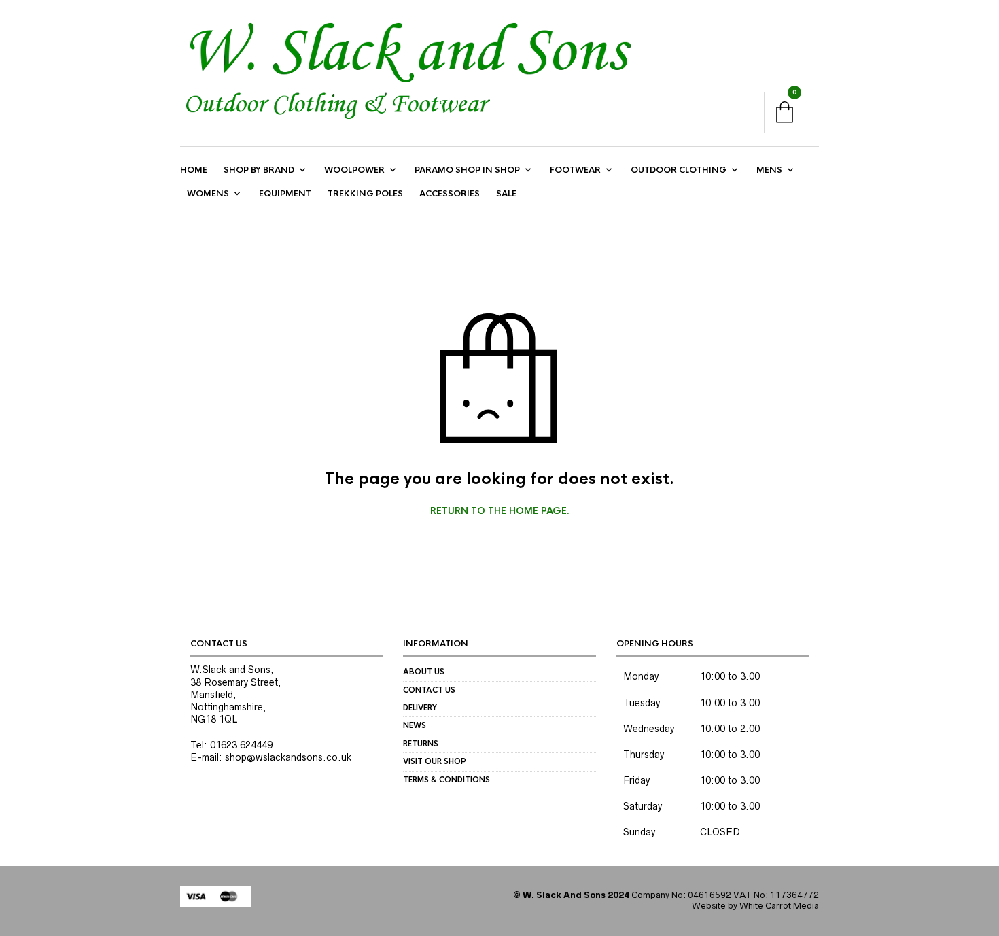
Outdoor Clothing (678, 169)
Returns (420, 743)
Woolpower (354, 169)
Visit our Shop (434, 761)
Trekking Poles (365, 193)
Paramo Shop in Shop (467, 169)
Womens (208, 193)
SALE (506, 193)
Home (193, 169)
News (414, 725)
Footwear (575, 169)
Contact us (429, 690)
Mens (769, 169)
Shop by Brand (259, 169)
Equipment (285, 193)
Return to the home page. (499, 511)
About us (423, 671)
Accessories (449, 193)
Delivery (420, 707)
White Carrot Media (779, 906)
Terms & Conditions (446, 779)
